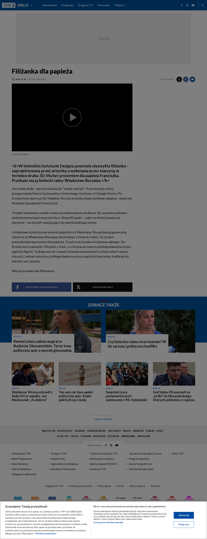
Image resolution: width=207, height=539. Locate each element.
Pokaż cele (183, 524)
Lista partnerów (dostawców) (108, 522)
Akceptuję (184, 515)
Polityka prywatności (45, 533)
